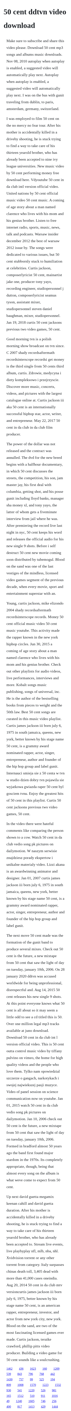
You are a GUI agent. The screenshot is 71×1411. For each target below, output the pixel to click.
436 (21, 1368)
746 (43, 1401)
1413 (31, 1406)
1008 (20, 1384)
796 (30, 1374)
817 (19, 1406)
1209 (56, 1368)
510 (32, 1395)
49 (7, 1401)
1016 (55, 1395)
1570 (33, 1384)
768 (41, 1374)
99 (31, 1379)
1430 (9, 1379)
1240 (19, 1401)
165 (8, 1395)
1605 (31, 1401)
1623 (33, 1368)
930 (8, 1390)
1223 (45, 1384)
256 (54, 1401)
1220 (31, 1390)
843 (19, 1374)
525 (41, 1379)
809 (8, 1384)
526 (43, 1390)
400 (8, 1406)
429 (43, 1406)
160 (44, 1368)
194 (52, 1379)
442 (52, 1374)
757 (21, 1379)
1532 (58, 1384)
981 (54, 1390)
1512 (20, 1395)
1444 (55, 1406)
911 (43, 1395)
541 (19, 1390)
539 (8, 1374)
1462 (9, 1368)
